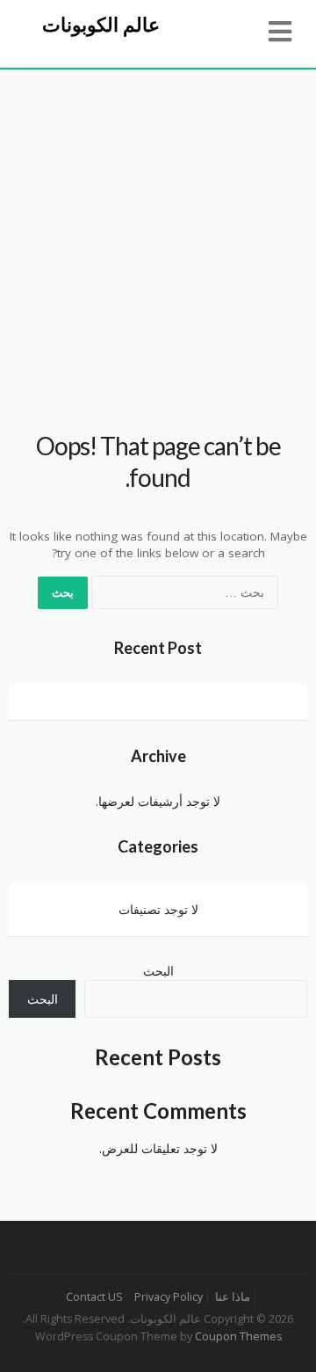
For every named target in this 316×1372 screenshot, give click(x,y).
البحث (158, 970)
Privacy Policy (168, 1296)
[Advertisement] (158, 236)
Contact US (94, 1296)
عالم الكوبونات (101, 24)
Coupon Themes (238, 1336)
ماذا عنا (232, 1296)
